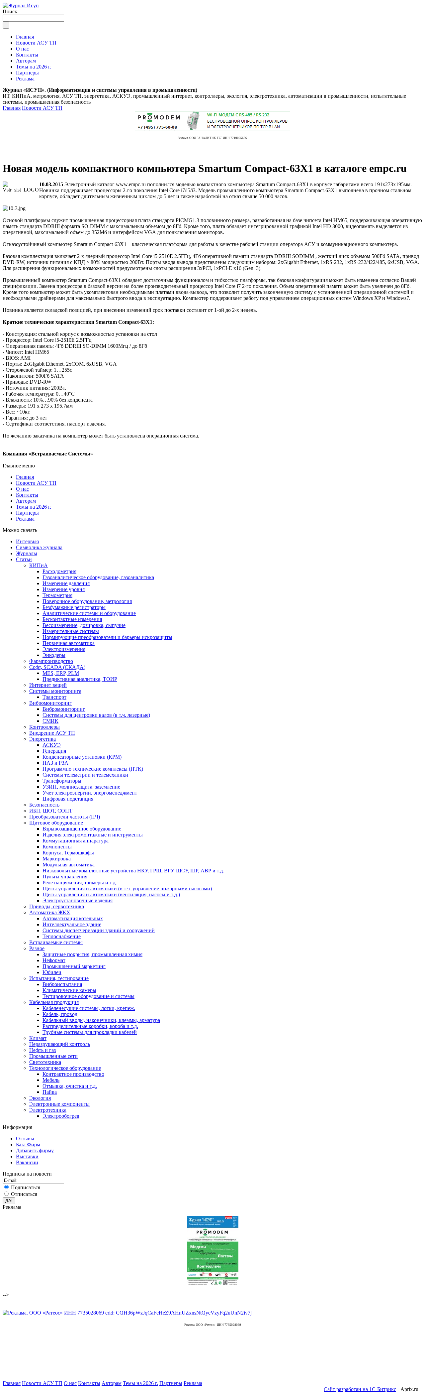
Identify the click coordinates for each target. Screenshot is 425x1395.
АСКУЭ (51, 745)
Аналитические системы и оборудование (89, 613)
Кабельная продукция (54, 1002)
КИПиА (38, 565)
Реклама (25, 519)
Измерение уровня (63, 589)
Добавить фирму (35, 1150)
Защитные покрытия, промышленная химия (92, 954)
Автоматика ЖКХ (49, 912)
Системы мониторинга (55, 691)
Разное (36, 948)
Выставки (27, 1156)
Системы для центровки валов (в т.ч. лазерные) (96, 715)
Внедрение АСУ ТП (52, 733)
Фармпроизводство (51, 661)
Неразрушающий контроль (59, 1044)
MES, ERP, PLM (60, 673)
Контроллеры (44, 727)
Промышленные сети (53, 1056)
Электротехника (47, 1110)
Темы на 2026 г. (33, 507)
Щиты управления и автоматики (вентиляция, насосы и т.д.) (111, 894)
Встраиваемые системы (56, 942)
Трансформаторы (61, 781)
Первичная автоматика (68, 643)
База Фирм (28, 1144)
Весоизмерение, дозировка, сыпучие (84, 625)
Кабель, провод (59, 1014)
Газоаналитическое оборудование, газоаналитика (98, 577)
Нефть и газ (42, 1050)
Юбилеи (51, 972)
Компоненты (57, 846)
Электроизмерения (63, 649)
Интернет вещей (48, 685)
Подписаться (25, 1187)
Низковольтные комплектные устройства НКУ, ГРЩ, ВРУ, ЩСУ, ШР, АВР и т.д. (133, 870)
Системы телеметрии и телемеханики (85, 775)
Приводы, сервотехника (56, 906)
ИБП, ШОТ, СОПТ (50, 811)
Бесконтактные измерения (72, 619)
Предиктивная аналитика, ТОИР (79, 679)
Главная (12, 108)
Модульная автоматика (68, 864)
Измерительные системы (70, 631)
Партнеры (27, 513)
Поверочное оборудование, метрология (87, 601)
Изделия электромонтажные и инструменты (92, 834)
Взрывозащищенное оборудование (81, 828)
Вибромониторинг (50, 703)
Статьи (24, 559)
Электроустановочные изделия (77, 900)
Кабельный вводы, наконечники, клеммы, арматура (101, 1020)
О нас (22, 489)
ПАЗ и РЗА (55, 763)
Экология (40, 1098)
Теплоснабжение (61, 936)
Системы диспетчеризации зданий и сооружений (98, 930)
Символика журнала (39, 547)
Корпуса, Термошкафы (68, 852)
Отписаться (24, 1194)
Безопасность (44, 805)
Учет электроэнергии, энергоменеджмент (89, 793)
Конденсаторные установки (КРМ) (82, 757)
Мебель (50, 1080)
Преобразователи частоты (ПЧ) (64, 817)
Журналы (26, 553)
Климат (37, 1038)
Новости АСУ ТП (42, 108)
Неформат (53, 960)
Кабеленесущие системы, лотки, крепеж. (88, 1008)
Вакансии (27, 1162)
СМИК (50, 721)
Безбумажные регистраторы (74, 607)
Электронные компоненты (59, 1104)
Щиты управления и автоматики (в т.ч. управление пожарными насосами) (127, 888)
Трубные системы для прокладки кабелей (89, 1032)
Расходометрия (59, 571)
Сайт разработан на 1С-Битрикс (360, 1389)
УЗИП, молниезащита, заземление (81, 787)
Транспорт (54, 697)
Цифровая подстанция (67, 799)
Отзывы (25, 1138)
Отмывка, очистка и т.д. (69, 1086)
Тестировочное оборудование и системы (88, 996)
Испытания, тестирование (59, 978)
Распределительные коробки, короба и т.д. (90, 1026)
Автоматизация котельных (72, 918)
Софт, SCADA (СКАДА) (57, 667)
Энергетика (42, 739)
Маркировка (56, 858)
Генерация (54, 751)
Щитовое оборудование (56, 822)
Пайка (49, 1092)
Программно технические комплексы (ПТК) (92, 769)
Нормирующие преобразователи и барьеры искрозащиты (107, 637)
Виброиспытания (62, 984)
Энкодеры (53, 655)
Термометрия (57, 595)
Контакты (27, 495)
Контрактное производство (73, 1074)
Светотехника (45, 1062)
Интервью (27, 541)
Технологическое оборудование (65, 1068)
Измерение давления (66, 583)
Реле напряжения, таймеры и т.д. (79, 882)
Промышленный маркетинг (74, 966)
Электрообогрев (60, 1116)
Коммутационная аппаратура (75, 840)
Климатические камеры (69, 990)
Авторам (26, 501)
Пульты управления (64, 876)
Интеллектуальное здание (71, 924)
